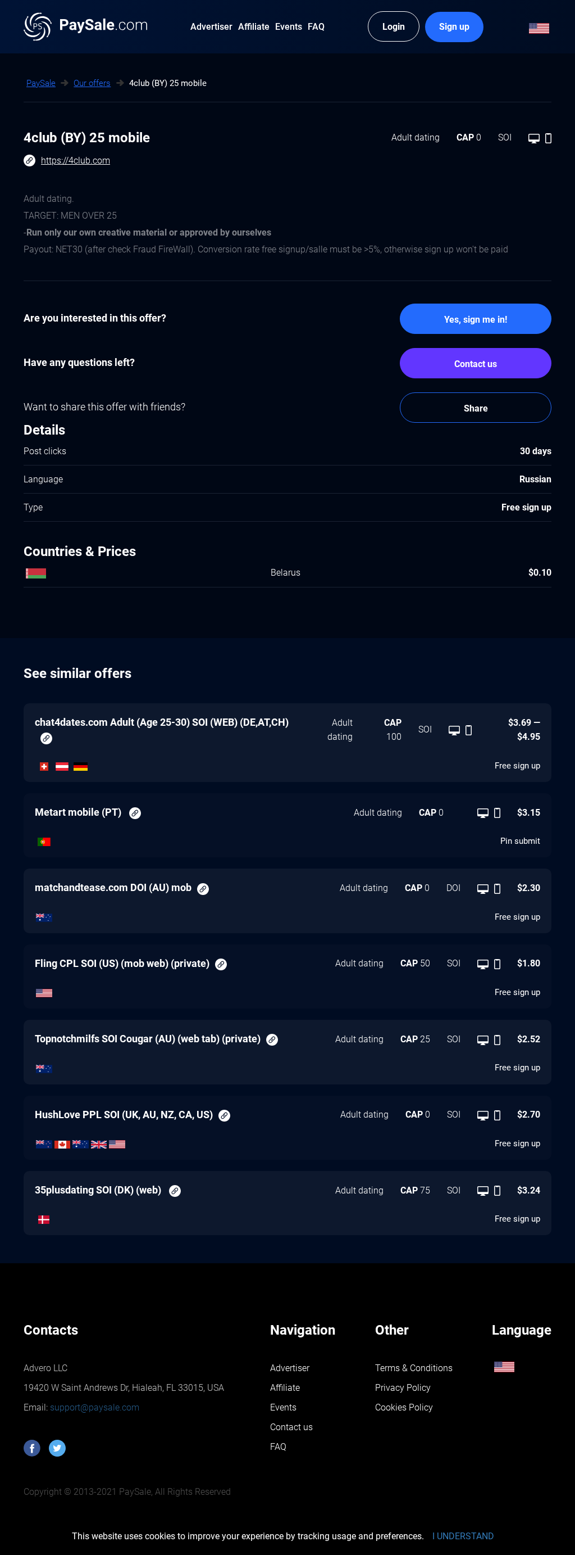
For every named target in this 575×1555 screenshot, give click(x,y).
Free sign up (517, 766)
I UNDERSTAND (463, 1536)
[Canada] (62, 1141)
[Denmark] (44, 1217)
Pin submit (520, 841)
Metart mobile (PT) (79, 812)
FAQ (278, 1446)
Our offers (92, 83)
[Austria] (62, 763)
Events (283, 1407)
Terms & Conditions (414, 1368)
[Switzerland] (44, 763)
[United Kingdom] (99, 1141)
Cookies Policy (404, 1407)
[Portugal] (44, 839)
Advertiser (289, 1368)
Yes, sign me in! (475, 319)
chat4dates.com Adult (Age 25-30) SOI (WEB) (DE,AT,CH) (162, 722)
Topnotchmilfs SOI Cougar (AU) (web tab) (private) (148, 1039)
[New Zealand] (44, 1141)
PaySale (41, 83)
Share (476, 408)
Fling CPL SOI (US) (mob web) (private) (122, 963)
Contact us (475, 364)
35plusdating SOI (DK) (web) (99, 1190)
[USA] (44, 990)
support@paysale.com (93, 1407)
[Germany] (80, 763)
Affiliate (285, 1387)
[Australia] (44, 914)
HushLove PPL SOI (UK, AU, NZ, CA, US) (124, 1114)
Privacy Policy (403, 1387)
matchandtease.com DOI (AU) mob (113, 887)
